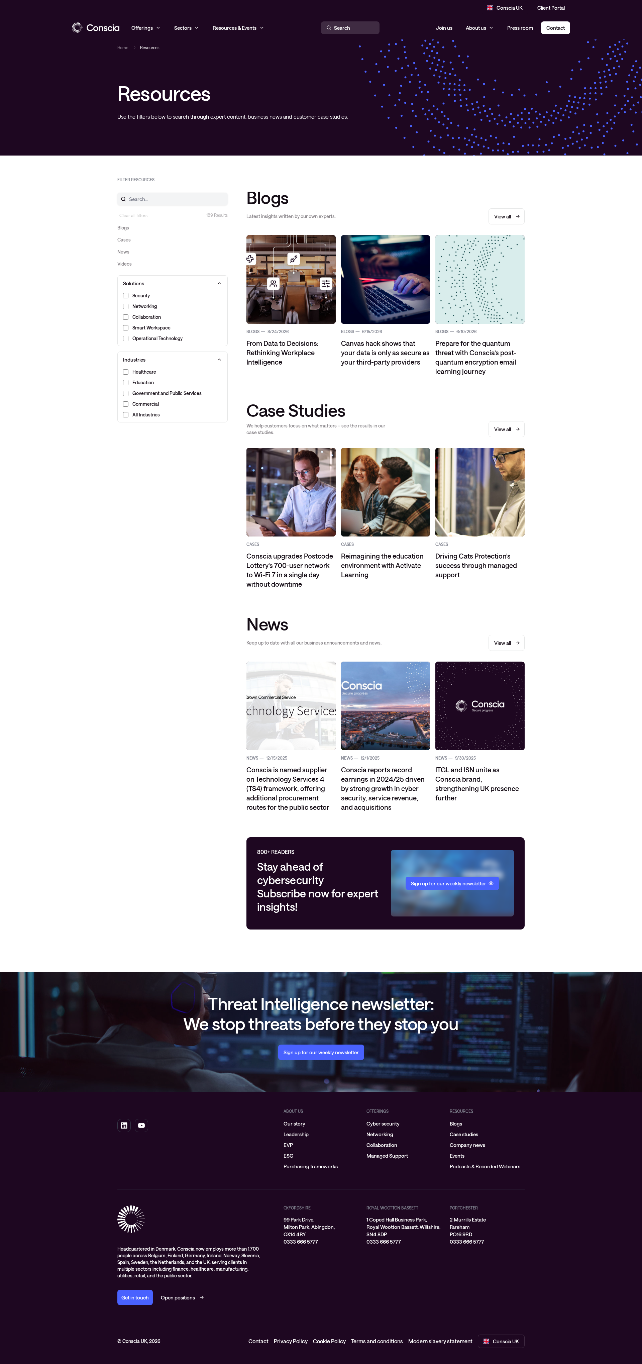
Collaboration (381, 1145)
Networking (379, 1134)
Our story (294, 1124)
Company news (467, 1145)
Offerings (377, 1111)
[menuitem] (321, 1123)
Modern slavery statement (440, 1341)
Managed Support (387, 1156)
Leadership (296, 1134)
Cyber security (383, 1124)
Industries (134, 360)
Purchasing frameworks (311, 1166)
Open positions (178, 1297)
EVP (288, 1145)
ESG (288, 1156)
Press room (520, 28)
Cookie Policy (329, 1341)
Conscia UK (510, 8)
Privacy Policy (291, 1341)
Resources (461, 1111)
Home (122, 47)
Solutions (133, 283)
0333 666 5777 (301, 1242)
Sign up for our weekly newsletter (321, 1052)
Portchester (464, 1207)
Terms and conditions (377, 1341)
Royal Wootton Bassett (392, 1207)
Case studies (464, 1134)
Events (457, 1156)
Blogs (456, 1124)
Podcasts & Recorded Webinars (485, 1166)
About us (476, 28)
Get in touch (135, 1297)
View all (502, 216)
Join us (444, 28)
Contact (258, 1341)
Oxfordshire (297, 1207)
